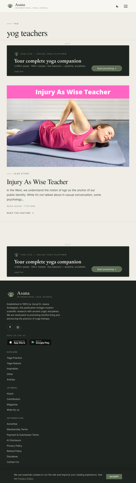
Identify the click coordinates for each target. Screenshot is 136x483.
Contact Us (13, 461)
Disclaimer (12, 456)
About (10, 393)
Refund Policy (14, 451)
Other (10, 374)
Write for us (13, 409)
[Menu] (125, 6)
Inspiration (12, 368)
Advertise (12, 423)
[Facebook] (10, 327)
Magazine (12, 404)
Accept (114, 477)
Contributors (13, 399)
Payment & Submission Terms (23, 434)
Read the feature (19, 213)
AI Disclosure (14, 440)
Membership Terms (17, 429)
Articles (11, 379)
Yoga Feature (14, 363)
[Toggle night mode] (117, 6)
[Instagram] (18, 327)
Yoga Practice (14, 357)
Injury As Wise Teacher (37, 181)
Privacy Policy (14, 445)
